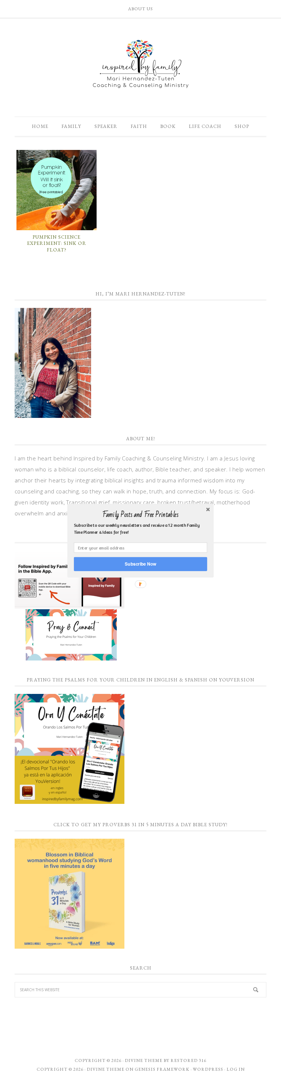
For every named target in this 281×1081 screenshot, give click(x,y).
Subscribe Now (140, 563)
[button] (140, 514)
